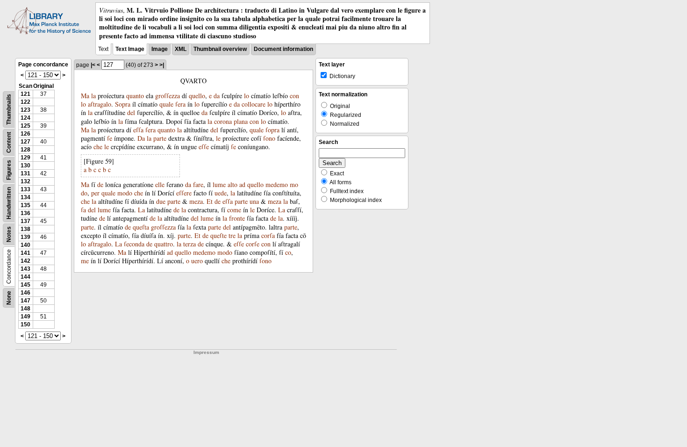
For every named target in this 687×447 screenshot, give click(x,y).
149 (25, 316)
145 (25, 284)
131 (25, 173)
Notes (9, 234)
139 (25, 237)
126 (25, 133)
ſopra (272, 129)
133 (25, 189)
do (84, 192)
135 (25, 205)
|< (93, 65)
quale (166, 104)
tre (232, 235)
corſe (252, 243)
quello (197, 95)
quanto (135, 95)
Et (210, 201)
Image (159, 49)
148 (25, 308)
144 (25, 277)
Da (141, 138)
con (294, 95)
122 (25, 102)
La (141, 209)
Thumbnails (9, 109)
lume (219, 184)
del (131, 112)
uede (221, 192)
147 (25, 300)
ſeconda (134, 243)
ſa (83, 209)
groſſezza (167, 95)
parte (159, 138)
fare (198, 184)
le (218, 138)
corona (223, 121)
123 (25, 110)
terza (189, 243)
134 (25, 197)
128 (25, 149)
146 (25, 292)
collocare (253, 104)
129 (25, 157)
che (97, 146)
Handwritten (9, 203)
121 (25, 94)
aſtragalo (99, 104)
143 (25, 269)
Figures (9, 170)
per (95, 192)
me (85, 260)
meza (196, 201)
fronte (237, 218)
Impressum (206, 352)
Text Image (129, 49)
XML (180, 49)
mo (294, 184)
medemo (276, 184)
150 (25, 324)
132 (25, 181)
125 (25, 126)
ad (242, 184)
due (160, 201)
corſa (268, 235)
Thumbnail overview (220, 49)
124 (25, 118)
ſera (180, 104)
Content (9, 142)
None (9, 298)
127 (25, 141)
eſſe (204, 146)
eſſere (184, 192)
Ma (85, 95)
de (100, 184)
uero (197, 260)
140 (25, 245)
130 (25, 165)
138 (25, 229)
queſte (218, 235)
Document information (283, 49)
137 (25, 221)
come (234, 209)
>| (161, 65)
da (217, 95)
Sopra (122, 104)
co (288, 252)
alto (232, 184)
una (254, 201)
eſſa (138, 129)
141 (25, 253)
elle (160, 184)
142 (25, 261)
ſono (269, 138)
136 (25, 213)
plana (241, 121)
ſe (109, 138)
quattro (163, 243)
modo (124, 192)
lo (246, 95)
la (93, 95)
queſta (141, 227)
